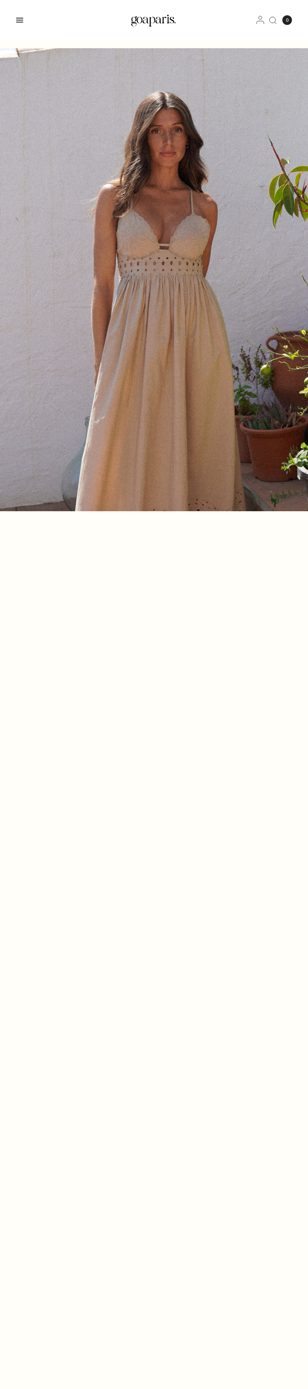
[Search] (273, 20)
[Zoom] (154, 279)
